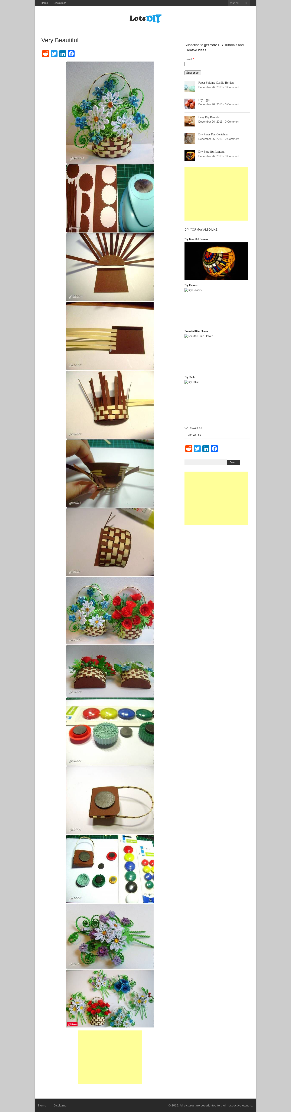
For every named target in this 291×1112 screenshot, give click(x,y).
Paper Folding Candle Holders (216, 82)
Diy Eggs (203, 100)
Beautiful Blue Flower (196, 331)
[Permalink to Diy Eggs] (189, 103)
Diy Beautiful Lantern (211, 151)
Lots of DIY (194, 435)
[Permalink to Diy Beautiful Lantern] (189, 155)
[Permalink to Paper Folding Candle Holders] (189, 86)
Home (44, 2)
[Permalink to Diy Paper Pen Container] (189, 138)
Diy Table (189, 377)
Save (74, 1024)
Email (189, 59)
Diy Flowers (190, 285)
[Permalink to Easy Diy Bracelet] (189, 121)
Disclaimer (59, 2)
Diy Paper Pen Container (213, 134)
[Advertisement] (110, 1057)
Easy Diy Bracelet (209, 117)
